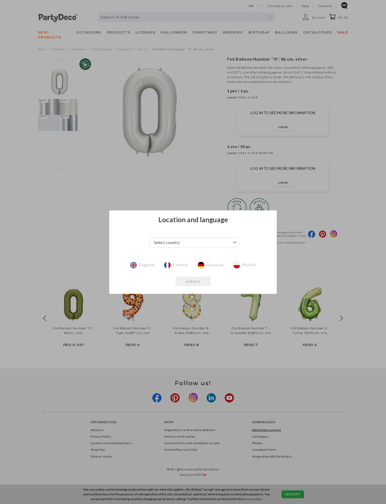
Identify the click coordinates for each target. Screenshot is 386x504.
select (193, 281)
